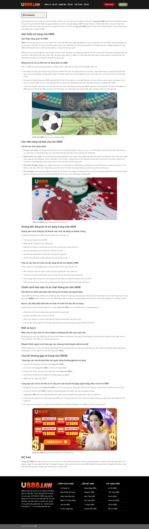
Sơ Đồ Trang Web (66, 509)
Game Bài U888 (113, 500)
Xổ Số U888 (112, 488)
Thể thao (78, 4)
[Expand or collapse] (44, 15)
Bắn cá (48, 4)
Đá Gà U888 (112, 496)
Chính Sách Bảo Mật (67, 496)
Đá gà (54, 4)
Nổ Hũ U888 (112, 505)
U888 (23, 43)
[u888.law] (31, 4)
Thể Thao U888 (113, 492)
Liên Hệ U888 (65, 505)
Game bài (62, 4)
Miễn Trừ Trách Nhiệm (68, 500)
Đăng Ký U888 (89, 492)
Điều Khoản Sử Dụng (67, 492)
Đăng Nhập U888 (90, 488)
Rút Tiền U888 (89, 500)
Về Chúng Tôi (65, 488)
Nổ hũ (70, 4)
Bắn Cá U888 (112, 509)
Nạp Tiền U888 (89, 496)
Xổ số (86, 4)
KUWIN (31, 298)
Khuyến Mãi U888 (90, 509)
